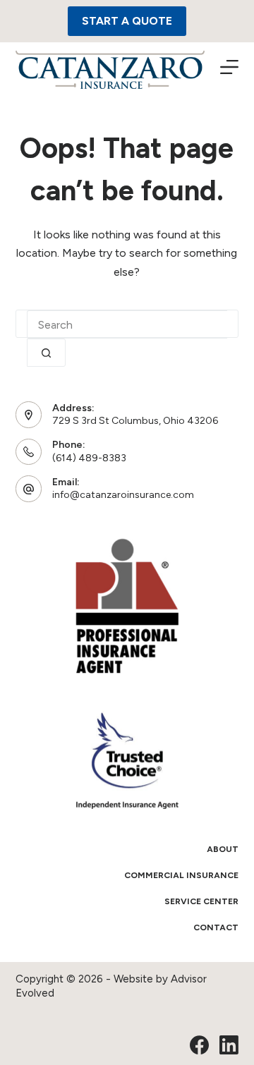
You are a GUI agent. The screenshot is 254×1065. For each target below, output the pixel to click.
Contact (215, 927)
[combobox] (127, 324)
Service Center (201, 901)
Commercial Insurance (181, 875)
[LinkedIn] (228, 1044)
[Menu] (229, 67)
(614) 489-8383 (89, 458)
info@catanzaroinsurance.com (123, 495)
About (222, 849)
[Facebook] (199, 1044)
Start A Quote (127, 21)
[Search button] (46, 353)
